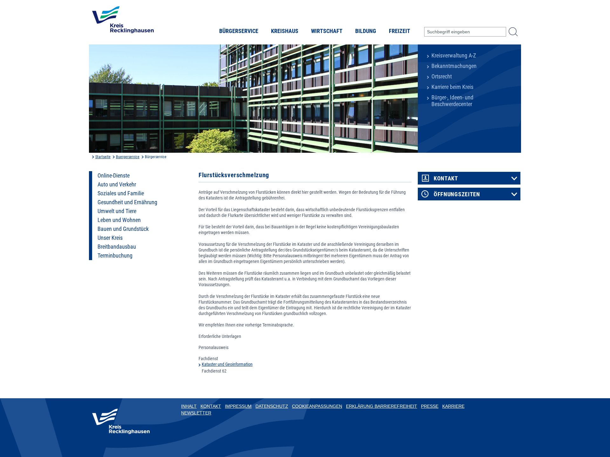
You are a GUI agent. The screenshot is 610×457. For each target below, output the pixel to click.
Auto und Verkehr (117, 184)
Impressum (238, 406)
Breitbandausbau (117, 247)
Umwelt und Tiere (117, 211)
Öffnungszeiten (457, 194)
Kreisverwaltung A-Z (453, 55)
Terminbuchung (115, 255)
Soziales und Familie (121, 193)
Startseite (103, 157)
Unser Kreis (110, 238)
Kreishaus (284, 31)
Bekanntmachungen (454, 66)
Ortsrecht (441, 76)
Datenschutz (271, 406)
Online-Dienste (114, 175)
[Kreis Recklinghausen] (123, 21)
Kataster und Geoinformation (227, 364)
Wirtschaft (326, 31)
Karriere (453, 406)
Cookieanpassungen (317, 406)
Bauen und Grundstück (123, 229)
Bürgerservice (238, 31)
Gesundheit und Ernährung (127, 202)
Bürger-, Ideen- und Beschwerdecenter (452, 100)
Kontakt (446, 178)
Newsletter (196, 412)
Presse (429, 406)
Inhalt (189, 406)
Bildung (365, 31)
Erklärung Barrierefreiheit (381, 406)
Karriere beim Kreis (452, 87)
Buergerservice (127, 157)
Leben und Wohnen (119, 220)
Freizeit (399, 31)
